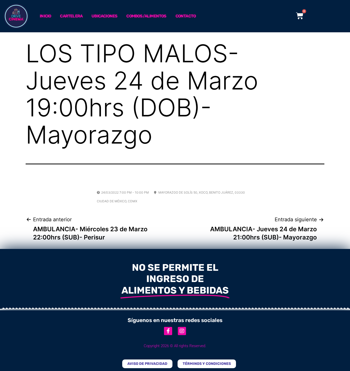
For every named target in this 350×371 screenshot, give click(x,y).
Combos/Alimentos (146, 16)
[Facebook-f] (168, 331)
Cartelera (71, 16)
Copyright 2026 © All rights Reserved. (175, 346)
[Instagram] (182, 331)
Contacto (186, 16)
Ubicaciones (104, 16)
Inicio (45, 16)
